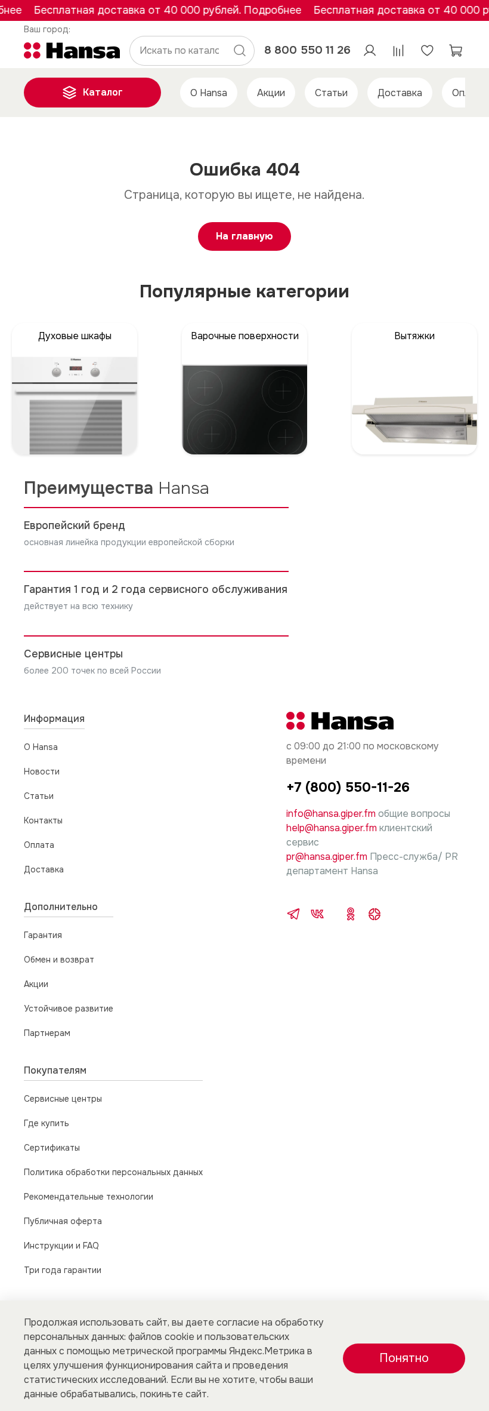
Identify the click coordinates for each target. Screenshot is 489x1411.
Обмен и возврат (59, 959)
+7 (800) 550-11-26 (348, 787)
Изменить (47, 29)
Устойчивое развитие (68, 1008)
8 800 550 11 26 (307, 49)
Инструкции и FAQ (61, 1245)
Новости (42, 771)
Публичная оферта (63, 1221)
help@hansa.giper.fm (331, 828)
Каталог (103, 92)
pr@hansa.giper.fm (326, 856)
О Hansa (208, 93)
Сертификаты (52, 1147)
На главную (244, 236)
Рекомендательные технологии (88, 1196)
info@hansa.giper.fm (331, 813)
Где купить (46, 1123)
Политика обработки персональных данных (113, 1172)
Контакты (43, 820)
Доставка (399, 93)
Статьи (331, 93)
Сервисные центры (63, 1098)
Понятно (404, 1358)
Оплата (39, 845)
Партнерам (47, 1033)
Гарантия (43, 935)
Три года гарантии (62, 1270)
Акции (271, 93)
